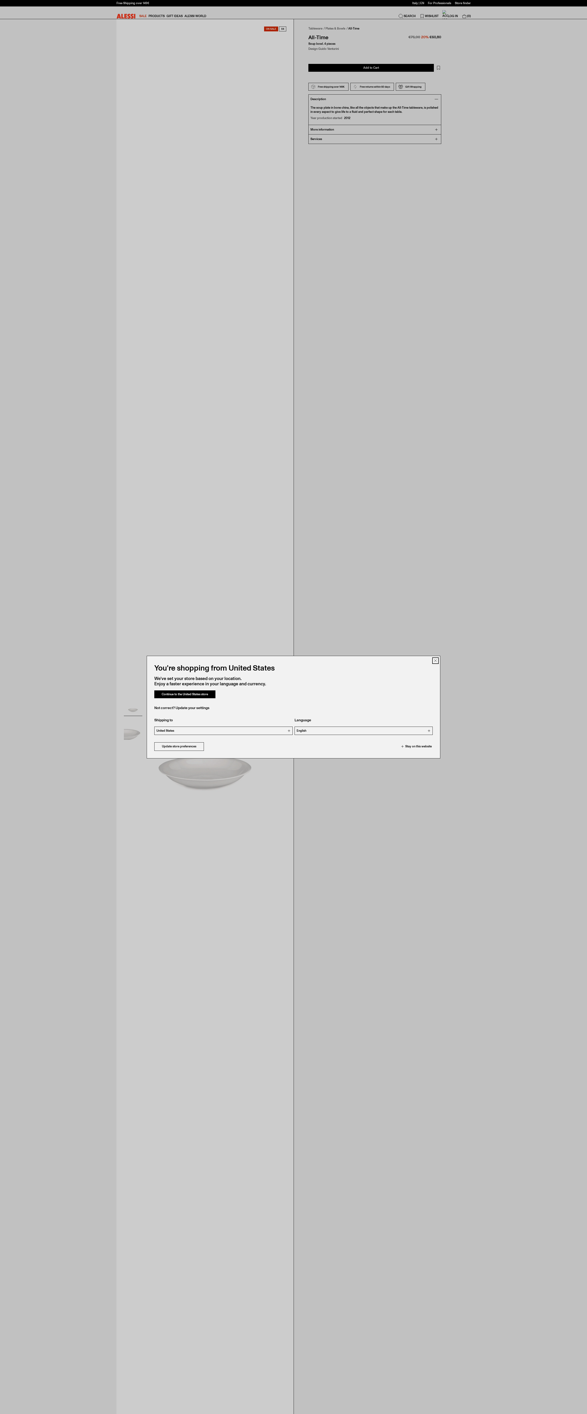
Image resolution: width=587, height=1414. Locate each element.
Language (303, 720)
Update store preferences (179, 746)
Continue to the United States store (185, 694)
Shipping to (163, 720)
